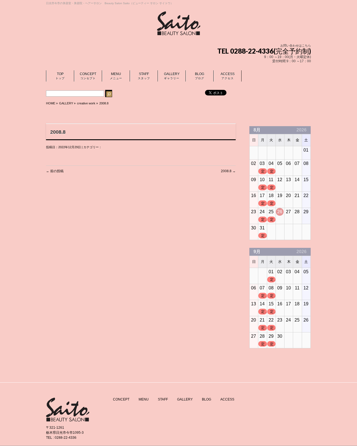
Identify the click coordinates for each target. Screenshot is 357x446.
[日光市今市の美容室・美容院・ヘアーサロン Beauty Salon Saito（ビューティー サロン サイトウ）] (178, 29)
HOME (50, 103)
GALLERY (185, 399)
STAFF (163, 399)
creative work (86, 103)
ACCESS (227, 399)
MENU (144, 399)
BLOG (206, 399)
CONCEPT (121, 399)
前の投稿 (55, 171)
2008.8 (228, 171)
